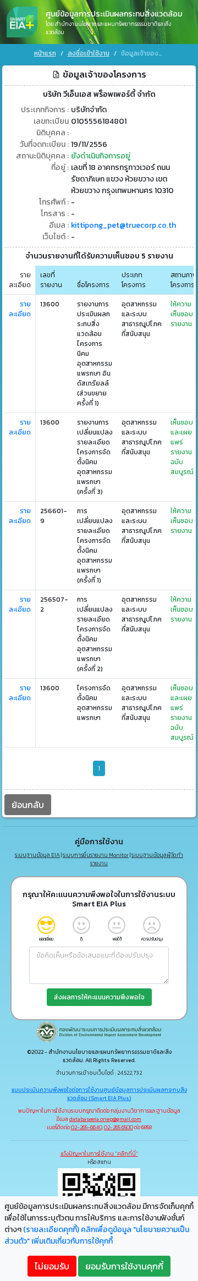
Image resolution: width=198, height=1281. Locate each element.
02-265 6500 (118, 1127)
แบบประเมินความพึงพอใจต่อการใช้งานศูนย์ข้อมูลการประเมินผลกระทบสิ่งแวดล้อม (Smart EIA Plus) (99, 1094)
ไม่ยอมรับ (52, 1266)
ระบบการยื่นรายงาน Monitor (96, 855)
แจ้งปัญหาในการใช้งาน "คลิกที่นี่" (99, 1154)
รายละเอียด (20, 309)
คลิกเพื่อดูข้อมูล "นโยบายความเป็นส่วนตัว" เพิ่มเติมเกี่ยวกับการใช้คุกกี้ (96, 1235)
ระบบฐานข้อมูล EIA (37, 855)
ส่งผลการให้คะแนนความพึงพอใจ (99, 997)
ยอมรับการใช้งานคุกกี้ (124, 1266)
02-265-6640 (86, 1127)
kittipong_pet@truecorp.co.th (123, 225)
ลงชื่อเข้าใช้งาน (88, 53)
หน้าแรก (45, 53)
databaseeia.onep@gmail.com (105, 1119)
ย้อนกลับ (28, 804)
